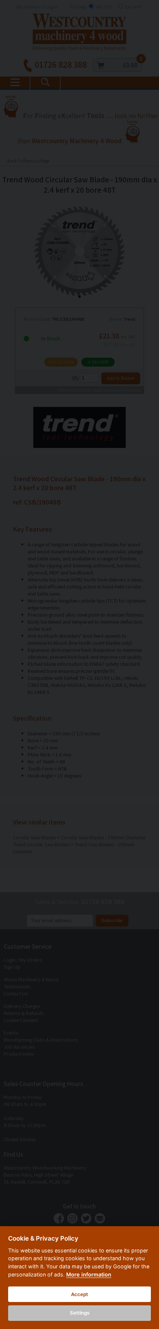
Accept (79, 1294)
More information (88, 1274)
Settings (79, 1313)
